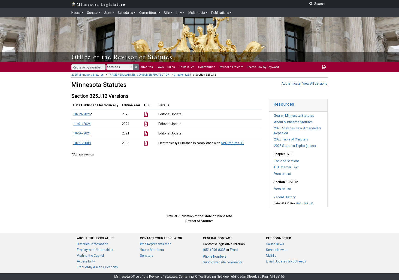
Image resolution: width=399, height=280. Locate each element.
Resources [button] (284, 104)
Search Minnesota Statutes (294, 115)
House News (275, 244)
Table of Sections (286, 161)
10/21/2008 (82, 143)
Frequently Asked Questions (97, 267)
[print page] (324, 66)
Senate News (275, 250)
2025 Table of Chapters (291, 139)
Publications (220, 13)
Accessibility (86, 261)
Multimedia (196, 13)
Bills (167, 13)
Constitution (206, 67)
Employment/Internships (95, 250)
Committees (148, 13)
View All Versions (314, 83)
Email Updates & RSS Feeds (286, 261)
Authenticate (291, 83)
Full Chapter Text (286, 167)
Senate (92, 13)
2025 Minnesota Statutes (87, 74)
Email (234, 250)
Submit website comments (222, 262)
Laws (160, 67)
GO (136, 67)
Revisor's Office (229, 67)
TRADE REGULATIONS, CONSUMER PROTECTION (138, 74)
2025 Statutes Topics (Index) (295, 146)
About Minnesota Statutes (293, 122)
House (76, 13)
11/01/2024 (82, 124)
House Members (152, 250)
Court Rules (186, 67)
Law (179, 13)
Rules (171, 67)
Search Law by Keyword (263, 67)
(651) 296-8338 (214, 250)
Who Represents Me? (155, 244)
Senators (146, 255)
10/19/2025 (82, 114)
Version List (282, 174)
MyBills (271, 255)
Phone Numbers (215, 256)
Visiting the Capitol (90, 255)
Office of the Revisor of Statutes (122, 56)
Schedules (125, 13)
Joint (107, 13)
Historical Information (92, 244)
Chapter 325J (182, 74)
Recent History (284, 197)
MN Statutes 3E (232, 143)
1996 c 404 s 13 (304, 203)
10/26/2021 (82, 133)
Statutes (147, 67)
